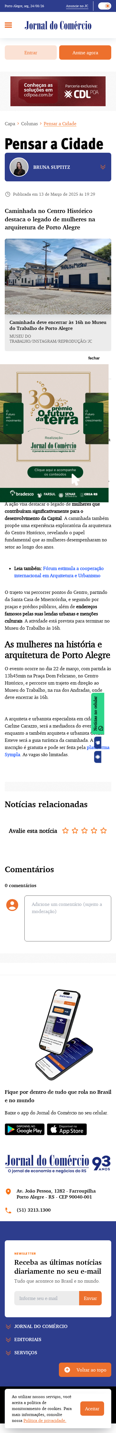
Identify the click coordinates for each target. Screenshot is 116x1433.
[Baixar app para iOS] (97, 742)
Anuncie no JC (77, 6)
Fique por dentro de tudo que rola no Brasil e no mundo (58, 1095)
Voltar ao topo (91, 1370)
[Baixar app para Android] (97, 757)
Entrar (30, 52)
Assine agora (85, 52)
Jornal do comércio (41, 1326)
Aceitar (92, 1409)
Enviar (90, 1298)
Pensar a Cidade (60, 123)
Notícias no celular (95, 714)
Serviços (25, 1352)
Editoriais (27, 1339)
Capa (10, 123)
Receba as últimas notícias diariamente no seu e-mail (58, 1267)
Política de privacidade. (44, 1420)
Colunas (29, 123)
